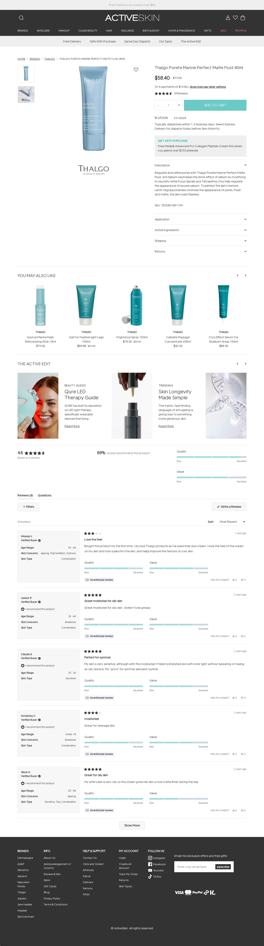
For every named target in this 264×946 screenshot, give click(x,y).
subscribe (223, 867)
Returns (87, 888)
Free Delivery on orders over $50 (132, 5)
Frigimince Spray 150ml (132, 337)
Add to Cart (215, 105)
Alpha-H (22, 876)
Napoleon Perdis (23, 884)
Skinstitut (23, 870)
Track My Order (128, 874)
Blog (47, 892)
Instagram (159, 858)
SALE (223, 30)
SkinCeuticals (26, 916)
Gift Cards (50, 886)
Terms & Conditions (55, 904)
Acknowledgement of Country (57, 866)
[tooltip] (99, 579)
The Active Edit (191, 41)
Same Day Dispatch (137, 41)
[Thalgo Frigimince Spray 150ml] (132, 287)
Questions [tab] (44, 496)
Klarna (86, 876)
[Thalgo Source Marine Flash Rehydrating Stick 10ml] (40, 287)
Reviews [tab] (25, 496)
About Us (49, 858)
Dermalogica (25, 858)
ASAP (21, 864)
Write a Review (233, 507)
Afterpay (88, 870)
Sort (211, 522)
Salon (47, 880)
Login (122, 858)
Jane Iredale (25, 904)
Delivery (88, 882)
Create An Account (125, 866)
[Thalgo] (93, 170)
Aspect (22, 898)
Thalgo (40, 332)
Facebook (159, 864)
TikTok (157, 876)
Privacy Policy (52, 898)
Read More (72, 426)
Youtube (158, 870)
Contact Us (90, 858)
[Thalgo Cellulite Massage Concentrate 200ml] (178, 287)
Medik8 (22, 910)
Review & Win (52, 874)
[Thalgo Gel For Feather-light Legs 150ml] (86, 287)
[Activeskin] (132, 17)
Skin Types (125, 886)
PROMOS (240, 30)
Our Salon (165, 41)
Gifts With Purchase (103, 41)
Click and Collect (93, 864)
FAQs (86, 894)
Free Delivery (72, 41)
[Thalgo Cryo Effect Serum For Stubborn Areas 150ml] (223, 287)
